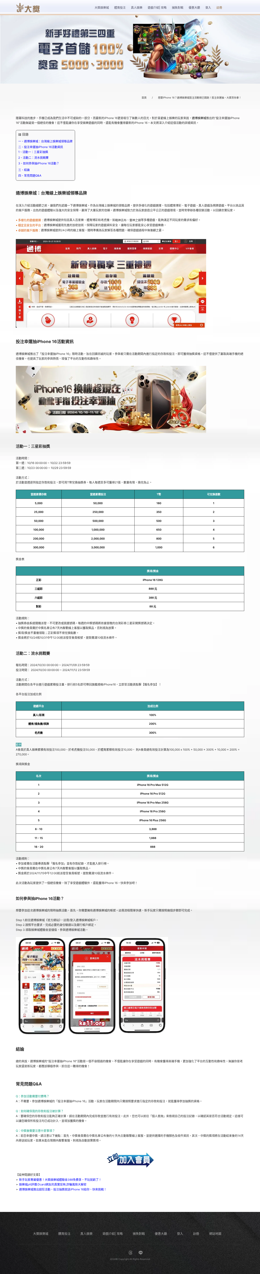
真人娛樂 (86, 1234)
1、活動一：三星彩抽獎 (33, 152)
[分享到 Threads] (130, 1252)
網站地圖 (215, 1234)
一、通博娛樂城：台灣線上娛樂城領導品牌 (45, 141)
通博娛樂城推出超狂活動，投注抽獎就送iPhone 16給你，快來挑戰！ (63, 1189)
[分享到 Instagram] (120, 1252)
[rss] (150, 1252)
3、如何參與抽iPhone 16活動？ (38, 163)
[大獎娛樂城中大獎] (28, 7)
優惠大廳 (161, 1234)
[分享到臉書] (110, 1252)
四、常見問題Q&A (29, 175)
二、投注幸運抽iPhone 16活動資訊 (40, 147)
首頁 (144, 97)
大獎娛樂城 (40, 1234)
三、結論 (24, 170)
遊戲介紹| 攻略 (113, 1234)
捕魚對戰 (139, 1234)
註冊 (196, 1234)
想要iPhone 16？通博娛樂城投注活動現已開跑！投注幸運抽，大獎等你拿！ (199, 97)
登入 (180, 1234)
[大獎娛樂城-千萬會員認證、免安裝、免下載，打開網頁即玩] (130, 49)
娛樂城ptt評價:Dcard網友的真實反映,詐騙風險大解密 (52, 1184)
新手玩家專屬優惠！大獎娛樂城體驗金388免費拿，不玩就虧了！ (60, 1179)
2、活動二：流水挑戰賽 (33, 157)
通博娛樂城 (199, 118)
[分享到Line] (140, 1252)
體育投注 (64, 1234)
